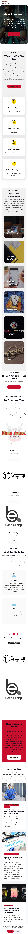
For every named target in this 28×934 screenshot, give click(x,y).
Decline (17, 931)
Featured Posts (14, 804)
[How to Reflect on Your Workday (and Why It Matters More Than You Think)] (14, 792)
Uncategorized (8, 905)
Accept (10, 931)
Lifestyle (7, 806)
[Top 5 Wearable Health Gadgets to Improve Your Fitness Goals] (14, 893)
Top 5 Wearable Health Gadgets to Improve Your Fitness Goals (12, 910)
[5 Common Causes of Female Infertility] (14, 841)
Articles (7, 804)
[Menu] (25, 2)
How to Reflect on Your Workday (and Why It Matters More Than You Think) (14, 811)
